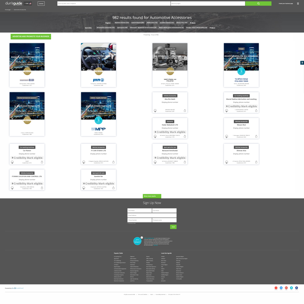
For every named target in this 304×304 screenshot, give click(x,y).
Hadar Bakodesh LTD (170, 125)
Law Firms (132, 281)
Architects (116, 264)
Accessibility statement (160, 294)
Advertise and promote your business (31, 36)
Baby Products (117, 266)
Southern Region (179, 276)
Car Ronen (27, 150)
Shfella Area (150, 23)
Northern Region (179, 266)
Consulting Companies (119, 274)
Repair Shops (149, 272)
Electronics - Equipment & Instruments (142, 27)
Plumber (148, 262)
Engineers (132, 256)
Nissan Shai (241, 125)
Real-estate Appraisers (151, 266)
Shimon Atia (241, 150)
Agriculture (116, 258)
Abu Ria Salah (170, 99)
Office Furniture (149, 260)
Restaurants (148, 274)
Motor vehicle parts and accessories (170, 27)
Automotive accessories (104, 27)
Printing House (149, 264)
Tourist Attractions (150, 279)
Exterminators (133, 258)
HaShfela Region (164, 274)
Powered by (8, 288)
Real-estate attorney (150, 268)
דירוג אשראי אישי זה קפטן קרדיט (174, 294)
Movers (148, 256)
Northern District (120, 22)
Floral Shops (132, 262)
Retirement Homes (150, 276)
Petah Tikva (178, 268)
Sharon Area (180, 23)
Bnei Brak (163, 262)
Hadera (162, 268)
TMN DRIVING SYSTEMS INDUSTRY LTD (98, 57)
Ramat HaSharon (180, 272)
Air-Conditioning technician (120, 262)
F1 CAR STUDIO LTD (98, 150)
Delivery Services (117, 276)
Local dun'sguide (166, 253)
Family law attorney (134, 260)
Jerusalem (163, 281)
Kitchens (132, 276)
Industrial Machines (134, 266)
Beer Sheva (163, 260)
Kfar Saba (178, 260)
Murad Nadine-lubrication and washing (241, 99)
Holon (162, 279)
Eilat (162, 266)
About (151, 294)
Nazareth (178, 264)
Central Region (164, 264)
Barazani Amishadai (170, 150)
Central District (136, 23)
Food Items (132, 264)
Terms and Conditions (143, 294)
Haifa (162, 270)
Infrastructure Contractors (135, 268)
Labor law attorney (134, 279)
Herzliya (163, 276)
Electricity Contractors (118, 279)
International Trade (134, 274)
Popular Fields (118, 253)
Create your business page (286, 3)
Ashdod (162, 256)
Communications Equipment (120, 268)
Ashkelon (163, 258)
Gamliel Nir (98, 176)
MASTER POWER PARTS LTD (98, 106)
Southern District (165, 23)
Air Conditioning (117, 260)
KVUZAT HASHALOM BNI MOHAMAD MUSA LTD (241, 57)
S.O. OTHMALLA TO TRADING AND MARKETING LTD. (170, 57)
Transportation (149, 281)
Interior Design (133, 272)
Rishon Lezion (179, 274)
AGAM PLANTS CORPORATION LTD (27, 57)
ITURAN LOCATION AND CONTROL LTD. (27, 176)
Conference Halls (117, 270)
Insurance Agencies (134, 270)
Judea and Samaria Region (181, 258)
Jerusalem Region (180, 256)
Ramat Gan (178, 270)
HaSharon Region (165, 272)
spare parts (120, 27)
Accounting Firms (117, 256)
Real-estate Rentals (150, 270)
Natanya (178, 262)
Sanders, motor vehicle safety (195, 27)
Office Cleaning (149, 258)
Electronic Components (119, 281)
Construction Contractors (119, 272)
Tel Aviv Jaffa (179, 279)
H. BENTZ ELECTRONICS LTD (27, 106)
